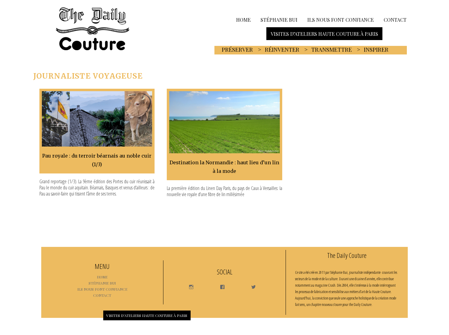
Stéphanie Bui (279, 19)
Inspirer (376, 49)
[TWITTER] (250, 285)
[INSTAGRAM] (188, 285)
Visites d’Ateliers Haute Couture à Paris (324, 33)
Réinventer (282, 49)
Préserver (237, 49)
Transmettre (331, 49)
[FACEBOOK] (219, 285)
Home (243, 19)
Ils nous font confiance (340, 19)
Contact (395, 19)
